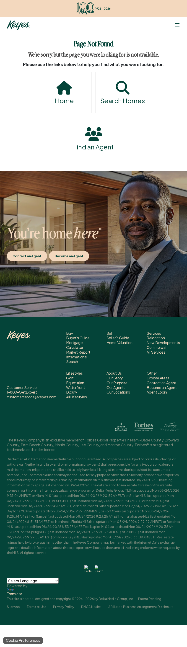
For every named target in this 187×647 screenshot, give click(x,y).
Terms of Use (36, 607)
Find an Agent (93, 147)
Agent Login (157, 392)
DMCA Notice (91, 607)
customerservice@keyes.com (31, 396)
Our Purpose (116, 382)
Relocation (156, 337)
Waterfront (75, 387)
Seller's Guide (117, 337)
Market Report (78, 352)
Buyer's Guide (78, 337)
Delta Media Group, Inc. (116, 599)
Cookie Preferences (23, 640)
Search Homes (122, 100)
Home (64, 100)
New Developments (163, 342)
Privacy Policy (63, 607)
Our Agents (115, 387)
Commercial (156, 347)
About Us (114, 373)
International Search (76, 359)
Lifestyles (74, 373)
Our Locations (118, 392)
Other (152, 373)
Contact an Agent (27, 256)
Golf (69, 378)
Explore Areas (158, 378)
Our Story (114, 378)
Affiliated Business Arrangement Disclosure (141, 607)
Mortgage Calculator (74, 345)
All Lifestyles (76, 396)
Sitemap (13, 607)
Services (154, 333)
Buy (69, 333)
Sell (109, 333)
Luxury (71, 392)
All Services (156, 352)
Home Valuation (119, 342)
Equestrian (75, 382)
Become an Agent (69, 256)
